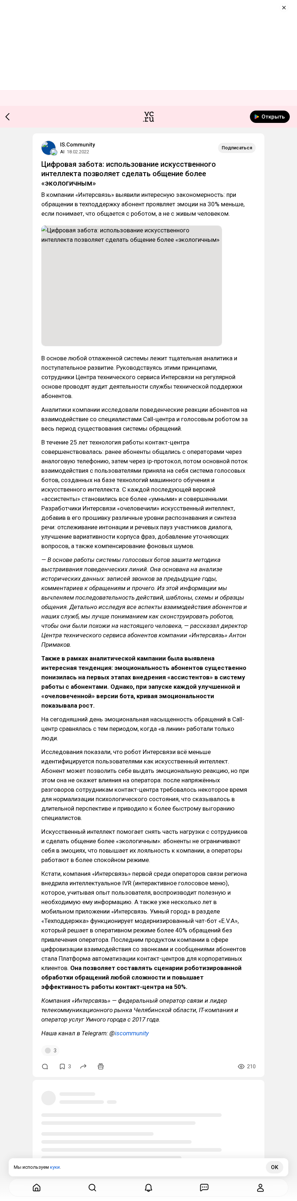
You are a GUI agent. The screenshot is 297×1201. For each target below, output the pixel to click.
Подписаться (237, 147)
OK (274, 1167)
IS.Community (77, 144)
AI (62, 151)
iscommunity (132, 1033)
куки (55, 1167)
